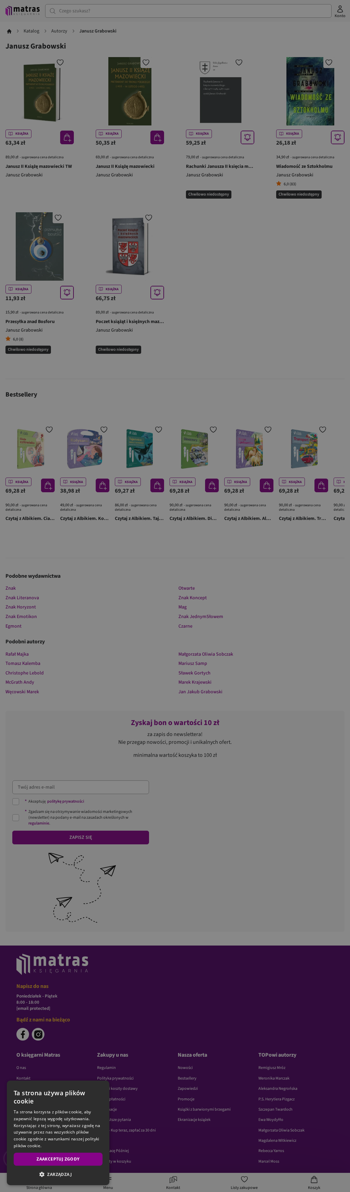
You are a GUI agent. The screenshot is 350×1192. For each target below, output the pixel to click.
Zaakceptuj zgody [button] (58, 1159)
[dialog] (58, 1133)
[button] (58, 1174)
